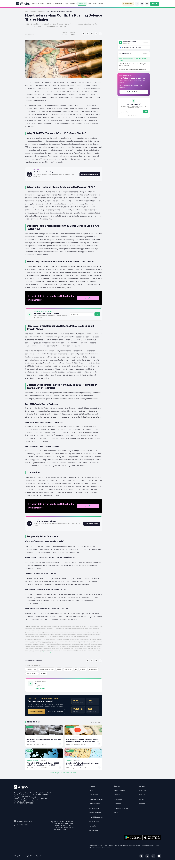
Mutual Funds (93, 795)
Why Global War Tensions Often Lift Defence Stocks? (132, 59)
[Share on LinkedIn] (87, 33)
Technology (58, 3)
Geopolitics (81, 3)
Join (97, 314)
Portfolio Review (94, 804)
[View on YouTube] (159, 856)
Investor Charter (119, 790)
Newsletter (35, 3)
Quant (42, 3)
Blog (26, 11)
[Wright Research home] (23, 3)
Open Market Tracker (91, 523)
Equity (91, 790)
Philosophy (142, 790)
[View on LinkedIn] (153, 856)
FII (76, 669)
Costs (59, 669)
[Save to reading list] (100, 33)
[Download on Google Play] (133, 837)
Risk (66, 3)
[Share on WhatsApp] (92, 33)
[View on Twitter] (147, 856)
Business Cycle (31, 669)
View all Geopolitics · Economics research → (64, 773)
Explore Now (88, 298)
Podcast (100, 3)
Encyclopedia (93, 830)
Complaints (118, 799)
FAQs (115, 813)
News (89, 3)
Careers (141, 799)
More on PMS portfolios (55, 711)
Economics (41, 11)
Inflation (82, 669)
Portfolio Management (96, 799)
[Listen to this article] (120, 42)
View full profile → (40, 688)
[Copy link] (96, 33)
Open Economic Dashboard (89, 174)
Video (95, 3)
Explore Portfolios (133, 92)
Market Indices (94, 821)
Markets (49, 3)
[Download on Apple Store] (152, 837)
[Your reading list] (142, 4)
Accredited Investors (121, 808)
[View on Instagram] (141, 856)
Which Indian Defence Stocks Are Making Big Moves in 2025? (132, 65)
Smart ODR (117, 795)
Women (43, 673)
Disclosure (117, 804)
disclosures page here (48, 652)
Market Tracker (94, 808)
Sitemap (142, 804)
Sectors (72, 3)
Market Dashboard (95, 813)
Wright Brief (128, 3)
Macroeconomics (32, 673)
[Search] (137, 4)
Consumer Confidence (46, 669)
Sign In (154, 4)
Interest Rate (93, 669)
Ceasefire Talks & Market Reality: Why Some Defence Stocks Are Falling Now (132, 70)
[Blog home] (147, 4)
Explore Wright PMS (36, 711)
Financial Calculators (95, 817)
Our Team (142, 795)
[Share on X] (83, 33)
